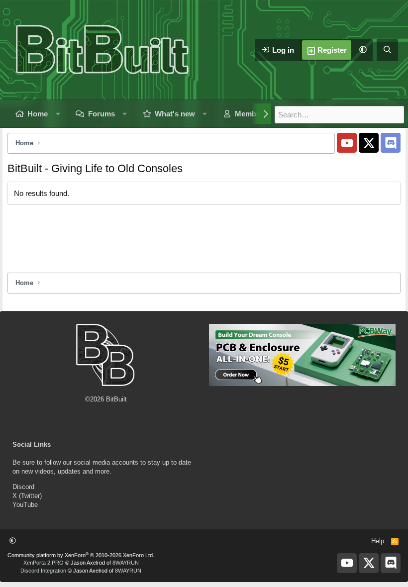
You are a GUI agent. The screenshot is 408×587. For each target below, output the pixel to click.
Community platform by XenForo (80, 555)
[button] (363, 50)
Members (251, 113)
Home (37, 113)
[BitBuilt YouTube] (347, 143)
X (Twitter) (27, 495)
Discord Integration (43, 571)
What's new (175, 113)
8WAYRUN (125, 563)
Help (377, 541)
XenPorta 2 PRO (43, 563)
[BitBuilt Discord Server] (391, 143)
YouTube (25, 504)
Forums (101, 113)
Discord (23, 486)
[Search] (387, 50)
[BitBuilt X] (369, 143)
